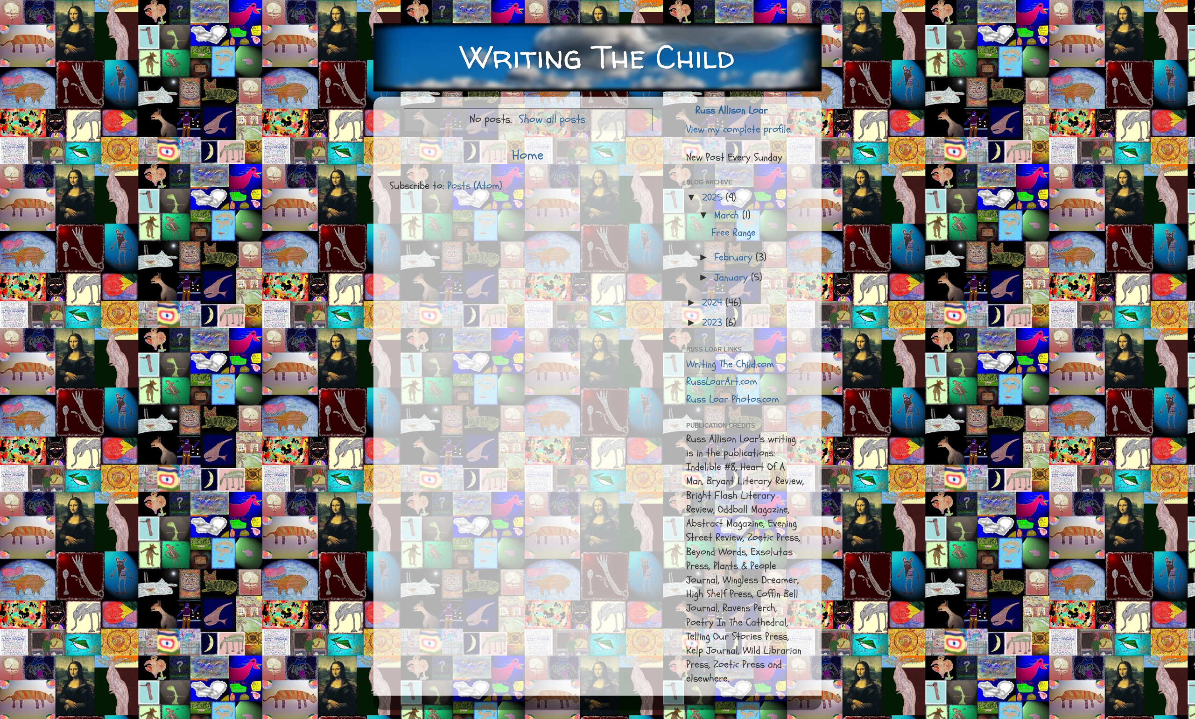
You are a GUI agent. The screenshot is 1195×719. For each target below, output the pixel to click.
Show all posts (552, 119)
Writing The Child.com (730, 364)
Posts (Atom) (474, 186)
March (728, 215)
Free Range (733, 233)
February (735, 257)
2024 (713, 303)
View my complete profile (738, 129)
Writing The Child (597, 56)
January (732, 277)
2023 (713, 323)
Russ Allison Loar (732, 110)
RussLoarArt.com (721, 381)
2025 (714, 197)
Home (527, 155)
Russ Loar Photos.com (732, 399)
